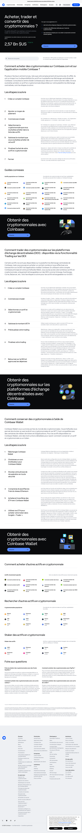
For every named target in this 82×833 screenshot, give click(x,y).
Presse (20, 746)
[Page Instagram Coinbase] (10, 821)
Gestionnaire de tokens (40, 761)
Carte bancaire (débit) (39, 748)
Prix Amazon (68, 778)
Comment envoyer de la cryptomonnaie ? (24, 813)
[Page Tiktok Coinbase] (14, 821)
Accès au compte (69, 750)
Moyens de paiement (70, 748)
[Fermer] (78, 817)
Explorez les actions (23, 780)
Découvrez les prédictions (40, 750)
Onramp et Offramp (55, 750)
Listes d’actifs (37, 755)
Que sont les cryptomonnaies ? (22, 802)
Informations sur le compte (72, 746)
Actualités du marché (23, 797)
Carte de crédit (38, 746)
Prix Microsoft (69, 776)
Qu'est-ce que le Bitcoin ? (24, 799)
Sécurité (20, 748)
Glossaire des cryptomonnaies (22, 794)
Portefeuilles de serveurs (56, 742)
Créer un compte (69, 742)
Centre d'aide (68, 738)
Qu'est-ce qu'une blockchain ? (22, 806)
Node (51, 764)
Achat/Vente (37, 738)
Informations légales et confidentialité (24, 755)
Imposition (21, 816)
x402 (51, 752)
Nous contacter (69, 740)
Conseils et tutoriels (23, 792)
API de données (54, 760)
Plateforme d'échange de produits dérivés (40, 775)
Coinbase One (37, 742)
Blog (19, 744)
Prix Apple (68, 774)
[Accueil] (3, 4)
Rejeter (56, 828)
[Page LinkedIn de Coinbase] (6, 821)
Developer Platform (55, 738)
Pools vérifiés (37, 778)
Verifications (53, 762)
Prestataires (21, 752)
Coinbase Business (39, 757)
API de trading (53, 754)
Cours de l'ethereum (70, 763)
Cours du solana (69, 765)
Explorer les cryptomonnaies (22, 777)
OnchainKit (52, 758)
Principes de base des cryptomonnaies (23, 789)
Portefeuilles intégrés (55, 744)
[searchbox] (23, 58)
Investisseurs (21, 750)
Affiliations (21, 742)
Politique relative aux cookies (23, 759)
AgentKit (52, 766)
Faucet (51, 770)
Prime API (52, 776)
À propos (20, 738)
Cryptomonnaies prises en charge (72, 753)
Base (51, 740)
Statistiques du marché (24, 782)
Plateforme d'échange (39, 770)
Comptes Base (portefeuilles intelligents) (56, 747)
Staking (36, 768)
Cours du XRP (68, 767)
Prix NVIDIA (68, 772)
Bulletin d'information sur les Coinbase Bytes (24, 785)
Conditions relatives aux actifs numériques (24, 771)
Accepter (70, 828)
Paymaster (52, 756)
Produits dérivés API (55, 778)
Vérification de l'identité (71, 744)
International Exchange (40, 772)
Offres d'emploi (22, 740)
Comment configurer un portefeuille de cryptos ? (24, 809)
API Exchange (53, 772)
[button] (20, 4)
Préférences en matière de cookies (25, 762)
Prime (35, 766)
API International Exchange (57, 774)
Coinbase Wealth (38, 744)
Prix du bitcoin (69, 761)
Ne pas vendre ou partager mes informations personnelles (25, 767)
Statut (67, 756)
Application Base (38, 740)
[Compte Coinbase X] (2, 821)
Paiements (36, 759)
